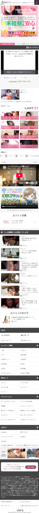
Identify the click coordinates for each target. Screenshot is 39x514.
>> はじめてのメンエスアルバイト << (19, 210)
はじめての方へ (25, 501)
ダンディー (24, 387)
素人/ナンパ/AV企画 (7, 410)
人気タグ (4, 427)
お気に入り (26, 340)
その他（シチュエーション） (28, 421)
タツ (2, 355)
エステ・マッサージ (26, 406)
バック (21, 156)
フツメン (4, 392)
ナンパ (11, 156)
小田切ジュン (5, 359)
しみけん (23, 350)
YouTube (3, 441)
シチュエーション (6, 396)
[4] (14, 81)
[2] (11, 81)
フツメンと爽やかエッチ (29, 276)
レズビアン (4, 415)
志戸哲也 (4, 364)
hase (8, 106)
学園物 (3, 406)
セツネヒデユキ (6, 373)
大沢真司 (23, 359)
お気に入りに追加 (11, 77)
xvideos (22, 437)
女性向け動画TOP (6, 501)
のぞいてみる (30, 467)
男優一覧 (26, 335)
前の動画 (4, 162)
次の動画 (35, 162)
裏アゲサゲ (24, 432)
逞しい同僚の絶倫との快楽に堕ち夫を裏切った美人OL (29, 302)
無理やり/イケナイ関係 (27, 410)
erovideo (3, 432)
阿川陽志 (23, 368)
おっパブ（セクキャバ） (9, 419)
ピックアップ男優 (6, 345)
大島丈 (22, 364)
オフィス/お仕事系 (26, 401)
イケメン (4, 382)
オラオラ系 (4, 387)
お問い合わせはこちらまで (28, 505)
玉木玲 (3, 368)
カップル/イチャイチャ (8, 401)
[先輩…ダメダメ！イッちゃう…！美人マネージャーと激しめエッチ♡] (16, 453)
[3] (12, 81)
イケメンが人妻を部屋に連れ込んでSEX (29, 251)
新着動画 (6, 335)
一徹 (2, 350)
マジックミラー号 (6, 437)
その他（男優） (25, 373)
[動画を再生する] (10, 94)
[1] (9, 81)
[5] (15, 81)
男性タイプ (4, 378)
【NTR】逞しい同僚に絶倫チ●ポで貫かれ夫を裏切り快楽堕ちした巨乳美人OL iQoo (29, 266)
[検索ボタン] (36, 2)
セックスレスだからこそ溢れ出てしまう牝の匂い (15, 477)
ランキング (7, 340)
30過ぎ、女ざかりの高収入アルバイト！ (19, 72)
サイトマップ (5, 505)
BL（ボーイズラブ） (27, 415)
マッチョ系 (24, 382)
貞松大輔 (23, 355)
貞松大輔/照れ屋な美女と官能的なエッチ (29, 239)
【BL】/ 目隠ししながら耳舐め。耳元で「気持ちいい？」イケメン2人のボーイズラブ (29, 291)
